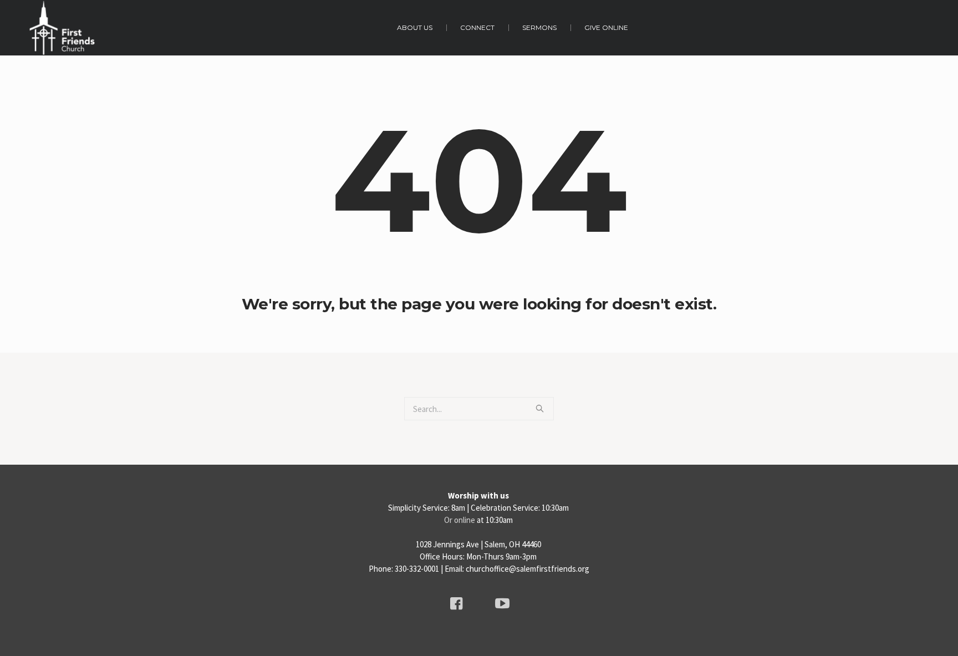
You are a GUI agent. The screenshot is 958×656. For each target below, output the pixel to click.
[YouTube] (502, 603)
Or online (459, 520)
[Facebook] (456, 603)
